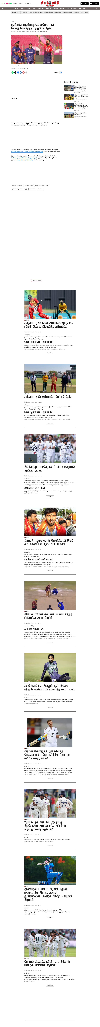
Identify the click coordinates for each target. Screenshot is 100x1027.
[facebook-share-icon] (18, 73)
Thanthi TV (28, 3)
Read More (50, 353)
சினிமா (34, 8)
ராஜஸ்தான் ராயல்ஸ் (17, 185)
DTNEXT (21, 3)
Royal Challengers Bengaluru (42, 185)
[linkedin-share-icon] (21, 73)
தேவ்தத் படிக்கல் (49, 839)
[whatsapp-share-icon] (12, 73)
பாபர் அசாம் (32, 701)
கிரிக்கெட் (69, 337)
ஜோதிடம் (48, 8)
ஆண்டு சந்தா (82, 8)
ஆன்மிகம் (55, 8)
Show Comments (37, 280)
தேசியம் (23, 8)
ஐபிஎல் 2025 (32, 189)
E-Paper (15, 3)
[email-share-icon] (23, 73)
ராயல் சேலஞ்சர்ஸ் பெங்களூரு (19, 189)
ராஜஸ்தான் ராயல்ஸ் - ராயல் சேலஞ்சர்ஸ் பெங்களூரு (27, 151)
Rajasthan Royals (29, 185)
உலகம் (28, 8)
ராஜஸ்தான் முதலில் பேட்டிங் (25, 160)
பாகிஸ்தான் (37, 979)
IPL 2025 (40, 189)
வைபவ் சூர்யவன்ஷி (47, 912)
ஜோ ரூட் (53, 770)
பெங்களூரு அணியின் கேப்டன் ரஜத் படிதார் (24, 158)
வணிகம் (62, 8)
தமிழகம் (17, 8)
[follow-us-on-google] (60, 72)
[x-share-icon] (15, 73)
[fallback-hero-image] (69, 88)
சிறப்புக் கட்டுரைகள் (71, 8)
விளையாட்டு (41, 8)
